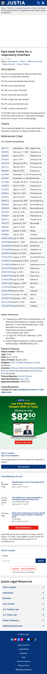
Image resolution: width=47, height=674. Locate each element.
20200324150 (7, 294)
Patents (10, 8)
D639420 (5, 159)
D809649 (5, 204)
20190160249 (7, 287)
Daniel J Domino (25, 376)
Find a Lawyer (8, 550)
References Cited (35, 61)
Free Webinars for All (11, 476)
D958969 (5, 234)
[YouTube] (15, 639)
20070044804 (7, 242)
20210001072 (7, 298)
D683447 (5, 170)
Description (13, 61)
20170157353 (7, 268)
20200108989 (7, 291)
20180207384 (7, 276)
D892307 (5, 231)
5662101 (5, 148)
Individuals (8, 592)
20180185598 (7, 272)
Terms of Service (23, 661)
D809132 (5, 201)
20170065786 (7, 264)
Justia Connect (23, 645)
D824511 (5, 219)
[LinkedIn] (12, 639)
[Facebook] (18, 639)
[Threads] (25, 639)
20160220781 (7, 257)
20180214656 (7, 283)
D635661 (5, 155)
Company (23, 653)
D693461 (5, 178)
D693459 (5, 174)
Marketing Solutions (12, 625)
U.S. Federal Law (11, 609)
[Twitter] (31, 639)
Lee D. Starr (25, 379)
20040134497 (7, 238)
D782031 (5, 193)
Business (7, 598)
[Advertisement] (23, 31)
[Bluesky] (28, 639)
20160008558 (7, 249)
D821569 (5, 212)
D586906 (5, 152)
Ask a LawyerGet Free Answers (10, 454)
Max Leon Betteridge (10, 370)
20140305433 (7, 246)
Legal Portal (23, 649)
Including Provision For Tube (25, 8)
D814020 (5, 208)
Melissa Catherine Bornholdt (23, 368)
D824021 (5, 216)
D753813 (5, 186)
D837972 (5, 223)
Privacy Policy (23, 665)
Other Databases (11, 620)
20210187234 (7, 306)
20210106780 (7, 302)
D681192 (5, 167)
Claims (23, 61)
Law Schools (9, 603)
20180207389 (7, 279)
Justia (3, 8)
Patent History (8, 64)
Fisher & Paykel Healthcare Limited (25, 362)
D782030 (5, 189)
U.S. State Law (10, 614)
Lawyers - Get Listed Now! (23, 568)
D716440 (5, 182)
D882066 (5, 227)
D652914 (5, 163)
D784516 (5, 197)
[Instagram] (22, 639)
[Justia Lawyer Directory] (35, 639)
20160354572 (7, 261)
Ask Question (23, 467)
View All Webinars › (23, 527)
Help (23, 657)
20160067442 (7, 253)
